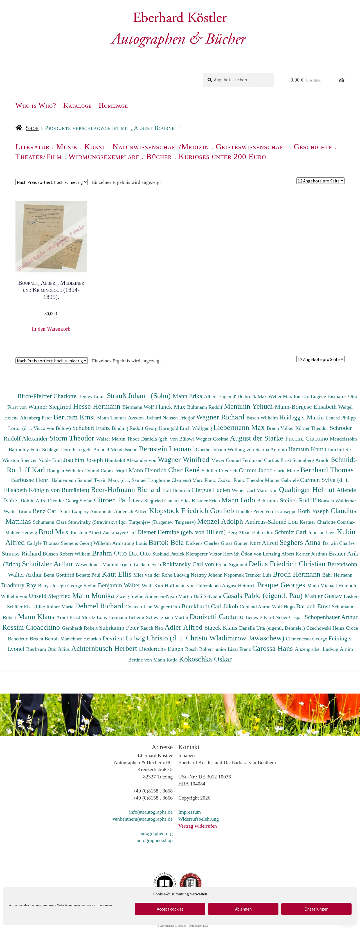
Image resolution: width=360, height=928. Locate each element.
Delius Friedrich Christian (288, 563)
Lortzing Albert (279, 554)
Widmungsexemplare (104, 156)
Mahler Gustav (324, 595)
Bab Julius (268, 500)
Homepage (113, 105)
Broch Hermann (297, 574)
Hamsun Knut (306, 449)
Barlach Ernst (314, 606)
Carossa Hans (273, 648)
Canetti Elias (178, 500)
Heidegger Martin (302, 417)
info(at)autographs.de (151, 812)
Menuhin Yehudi (249, 406)
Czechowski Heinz (326, 628)
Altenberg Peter (36, 418)
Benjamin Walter (120, 585)
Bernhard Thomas (327, 470)
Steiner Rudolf (299, 500)
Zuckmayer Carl (120, 532)
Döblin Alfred (35, 500)
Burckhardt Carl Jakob (210, 606)
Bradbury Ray (19, 585)
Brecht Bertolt (45, 639)
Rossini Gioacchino (32, 627)
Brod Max (55, 531)
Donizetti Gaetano (218, 616)
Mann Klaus (37, 616)
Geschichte (313, 146)
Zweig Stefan (130, 596)
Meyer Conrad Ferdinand (237, 460)
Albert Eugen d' (220, 396)
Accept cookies (170, 909)
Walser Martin (111, 439)
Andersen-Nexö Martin (169, 596)
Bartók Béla (167, 542)
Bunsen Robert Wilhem (67, 554)
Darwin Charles (339, 543)
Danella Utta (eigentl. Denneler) (272, 628)
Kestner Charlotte (318, 522)
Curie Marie (287, 470)
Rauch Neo (152, 628)
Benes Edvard (260, 617)
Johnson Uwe (322, 532)
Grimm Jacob (256, 470)
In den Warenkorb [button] (51, 329)
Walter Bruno (18, 511)
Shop (32, 128)
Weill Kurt (153, 585)
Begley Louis (92, 396)
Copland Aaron (256, 606)
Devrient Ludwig (124, 638)
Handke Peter (250, 511)
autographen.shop (155, 840)
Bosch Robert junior (206, 649)
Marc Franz (204, 480)
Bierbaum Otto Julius (48, 649)
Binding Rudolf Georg (135, 428)
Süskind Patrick (169, 554)
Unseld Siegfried (50, 595)
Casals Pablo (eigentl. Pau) (264, 595)
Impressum (189, 812)
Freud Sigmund (232, 564)
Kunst (95, 146)
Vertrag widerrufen (197, 826)
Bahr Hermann (337, 575)
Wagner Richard (221, 417)
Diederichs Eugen (162, 648)
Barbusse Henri (31, 479)
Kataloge (77, 105)
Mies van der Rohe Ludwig (162, 575)
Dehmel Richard (100, 606)
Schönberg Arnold (311, 460)
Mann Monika (94, 595)
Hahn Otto (263, 532)
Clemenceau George (307, 639)
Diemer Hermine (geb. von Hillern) (182, 532)
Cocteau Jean (139, 606)
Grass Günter (235, 543)
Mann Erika (188, 395)
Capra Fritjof (115, 470)
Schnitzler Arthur (48, 563)
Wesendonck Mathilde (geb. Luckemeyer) (118, 564)
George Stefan (82, 585)
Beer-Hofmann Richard (126, 489)
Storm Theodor (73, 438)
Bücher (159, 156)
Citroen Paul (113, 500)
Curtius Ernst (278, 460)
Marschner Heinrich (81, 639)
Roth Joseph (314, 510)
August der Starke (257, 438)
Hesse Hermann (97, 406)
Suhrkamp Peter (119, 627)
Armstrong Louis (130, 543)
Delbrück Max (252, 396)
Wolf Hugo (284, 606)
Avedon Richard (145, 418)
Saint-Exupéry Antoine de (87, 511)
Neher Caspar (290, 617)
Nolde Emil (50, 460)
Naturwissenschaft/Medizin (160, 146)
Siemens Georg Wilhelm (86, 543)
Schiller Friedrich (220, 470)
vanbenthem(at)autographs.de (142, 819)
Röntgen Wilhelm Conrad (74, 470)
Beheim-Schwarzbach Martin (159, 617)
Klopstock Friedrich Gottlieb (192, 510)
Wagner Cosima (213, 439)
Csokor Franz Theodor (241, 480)
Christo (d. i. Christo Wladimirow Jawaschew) (215, 638)
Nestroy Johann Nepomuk (218, 575)
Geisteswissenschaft (251, 146)
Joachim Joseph (84, 459)
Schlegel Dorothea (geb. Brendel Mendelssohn (90, 449)
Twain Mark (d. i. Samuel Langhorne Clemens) (142, 480)
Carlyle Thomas (44, 543)
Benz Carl (46, 510)
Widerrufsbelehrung (198, 819)
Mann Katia (166, 660)
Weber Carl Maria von (255, 490)
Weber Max (281, 396)
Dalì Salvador (208, 596)
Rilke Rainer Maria (54, 606)
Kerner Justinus (312, 554)
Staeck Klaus (221, 627)
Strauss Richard (22, 553)
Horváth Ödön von (243, 554)
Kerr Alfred (264, 542)
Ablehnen (243, 909)
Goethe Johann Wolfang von (225, 449)
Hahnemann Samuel (72, 480)
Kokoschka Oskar (205, 659)
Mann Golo (239, 500)
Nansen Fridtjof (179, 418)
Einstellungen (316, 909)
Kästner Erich (206, 500)
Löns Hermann (113, 617)
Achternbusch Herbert (105, 648)
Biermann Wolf (138, 407)
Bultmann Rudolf (205, 407)
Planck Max (171, 406)
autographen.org (156, 833)
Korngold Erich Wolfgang (186, 428)
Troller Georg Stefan (72, 500)
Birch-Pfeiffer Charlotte (47, 395)
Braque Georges (282, 585)
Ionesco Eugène (310, 396)
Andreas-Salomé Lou (272, 521)
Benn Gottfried (60, 575)
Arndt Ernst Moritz (76, 617)
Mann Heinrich (148, 470)
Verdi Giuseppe (281, 511)
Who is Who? (35, 105)
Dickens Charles (203, 543)
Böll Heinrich (177, 490)
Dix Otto (140, 553)
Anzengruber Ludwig (317, 649)
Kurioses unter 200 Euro (222, 156)
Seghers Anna (301, 542)
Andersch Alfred (131, 511)
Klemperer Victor (204, 554)
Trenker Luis (259, 575)
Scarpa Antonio (271, 449)
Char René (185, 470)
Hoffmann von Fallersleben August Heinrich (210, 585)
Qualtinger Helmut (307, 489)
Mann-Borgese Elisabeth (306, 406)
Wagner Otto (167, 606)
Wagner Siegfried (50, 406)
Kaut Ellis (117, 574)
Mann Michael (322, 585)
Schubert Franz (92, 427)
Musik (67, 146)
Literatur (32, 146)
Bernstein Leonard (167, 448)
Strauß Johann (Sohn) (140, 395)
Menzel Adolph (221, 521)
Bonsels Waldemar (337, 500)
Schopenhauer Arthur (331, 616)
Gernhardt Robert (80, 628)
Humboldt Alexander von (131, 460)
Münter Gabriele (282, 480)
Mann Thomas (112, 418)
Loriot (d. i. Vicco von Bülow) (40, 428)
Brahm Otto (110, 553)
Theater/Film (38, 156)
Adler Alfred (184, 627)
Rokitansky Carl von (189, 564)
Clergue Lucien (212, 489)
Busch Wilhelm (262, 418)
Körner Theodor (312, 428)
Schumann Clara (50, 522)
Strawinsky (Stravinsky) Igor (98, 522)
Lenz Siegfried (148, 500)
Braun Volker (281, 428)
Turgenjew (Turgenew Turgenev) (163, 522)
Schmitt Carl (291, 532)
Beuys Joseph (52, 585)
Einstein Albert (87, 532)
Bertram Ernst (75, 417)
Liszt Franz (240, 649)
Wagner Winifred (184, 459)
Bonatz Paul (89, 575)
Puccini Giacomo (307, 438)
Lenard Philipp (340, 418)
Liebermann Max (240, 427)
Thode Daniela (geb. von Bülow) (161, 439)
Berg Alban (239, 532)
